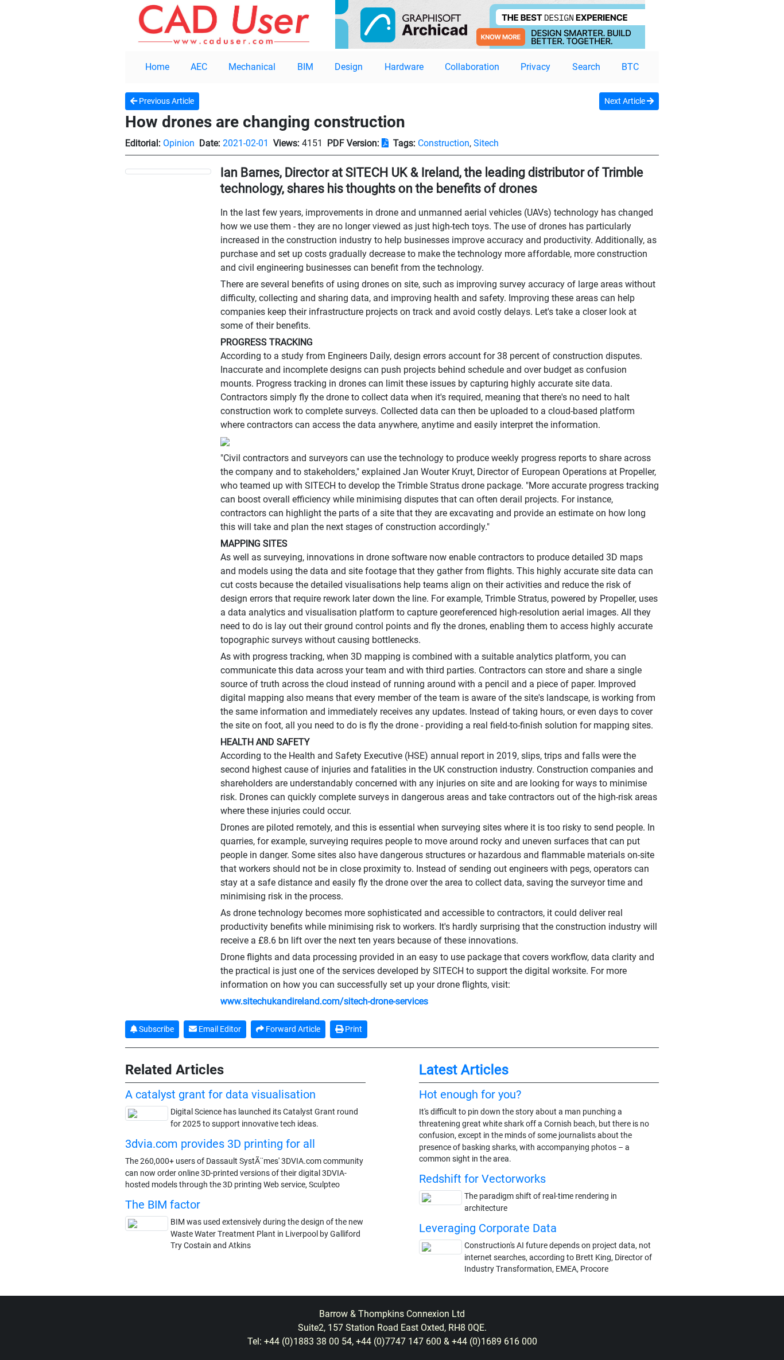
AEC (199, 66)
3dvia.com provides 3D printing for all (220, 1144)
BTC (630, 66)
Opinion (179, 143)
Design (349, 66)
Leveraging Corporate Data (488, 1228)
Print (352, 1029)
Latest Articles (464, 1070)
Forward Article (292, 1029)
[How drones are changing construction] (168, 171)
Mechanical (251, 66)
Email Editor (219, 1029)
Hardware (404, 66)
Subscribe (155, 1029)
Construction (443, 143)
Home (157, 66)
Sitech (486, 143)
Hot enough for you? (470, 1094)
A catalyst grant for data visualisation (220, 1094)
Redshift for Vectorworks (482, 1179)
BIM (305, 66)
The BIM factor (162, 1204)
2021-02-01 (246, 143)
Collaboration (472, 66)
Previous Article (165, 101)
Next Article (625, 101)
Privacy (535, 66)
